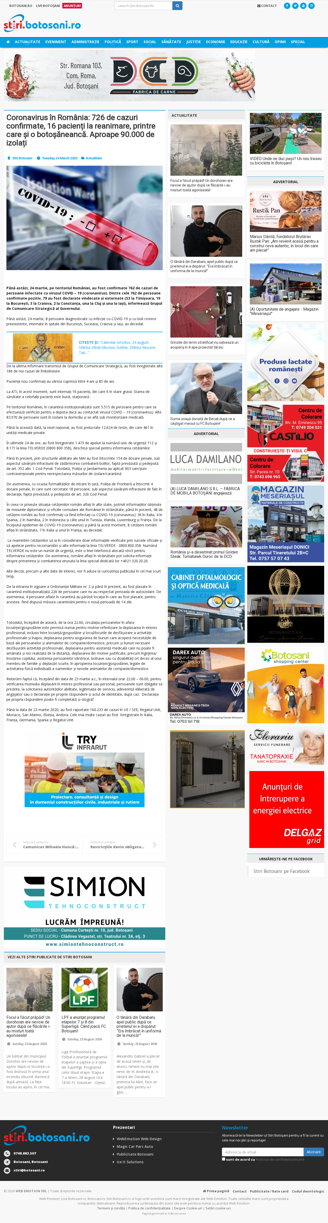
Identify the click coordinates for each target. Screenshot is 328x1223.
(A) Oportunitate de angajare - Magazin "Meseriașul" (284, 311)
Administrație (85, 41)
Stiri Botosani (22, 158)
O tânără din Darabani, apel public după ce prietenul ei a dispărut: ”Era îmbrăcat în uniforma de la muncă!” (139, 1026)
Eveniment (55, 41)
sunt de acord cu (264, 1159)
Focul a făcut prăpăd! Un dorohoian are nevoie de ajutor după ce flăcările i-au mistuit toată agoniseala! (28, 1026)
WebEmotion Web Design (139, 1138)
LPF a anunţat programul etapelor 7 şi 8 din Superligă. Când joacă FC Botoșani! (83, 1024)
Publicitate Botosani (135, 1154)
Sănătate (171, 41)
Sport (132, 41)
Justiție (193, 41)
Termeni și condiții (111, 1208)
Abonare (314, 1151)
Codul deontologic (308, 1191)
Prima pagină (217, 1191)
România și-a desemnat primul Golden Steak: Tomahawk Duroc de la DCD (204, 554)
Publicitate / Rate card (269, 1191)
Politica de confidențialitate (280, 1159)
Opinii (280, 41)
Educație (239, 41)
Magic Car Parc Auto (135, 1146)
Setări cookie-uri (218, 1208)
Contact (240, 1191)
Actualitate (94, 158)
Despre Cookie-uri (188, 1208)
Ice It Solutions (130, 1161)
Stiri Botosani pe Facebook (282, 871)
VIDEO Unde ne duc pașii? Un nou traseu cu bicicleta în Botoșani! (286, 161)
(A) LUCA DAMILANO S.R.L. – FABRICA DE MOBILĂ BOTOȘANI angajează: (205, 491)
